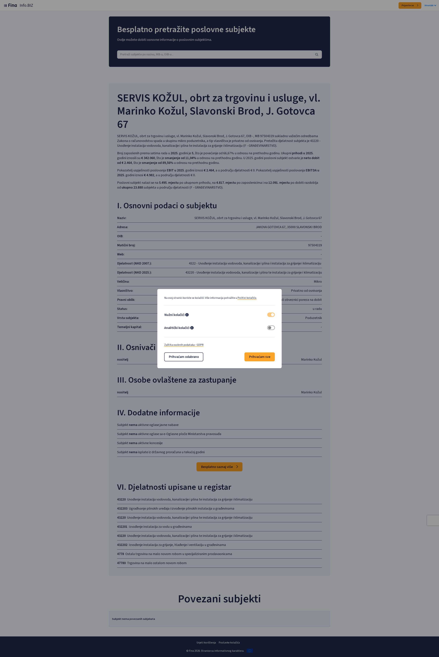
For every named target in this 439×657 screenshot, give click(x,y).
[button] (187, 315)
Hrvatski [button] (429, 5)
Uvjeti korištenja (206, 642)
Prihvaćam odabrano (184, 356)
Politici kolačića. (247, 298)
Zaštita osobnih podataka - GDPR (184, 345)
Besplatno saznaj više (217, 467)
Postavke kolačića (229, 642)
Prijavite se (408, 5)
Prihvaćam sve (259, 356)
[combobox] (219, 54)
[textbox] (219, 54)
